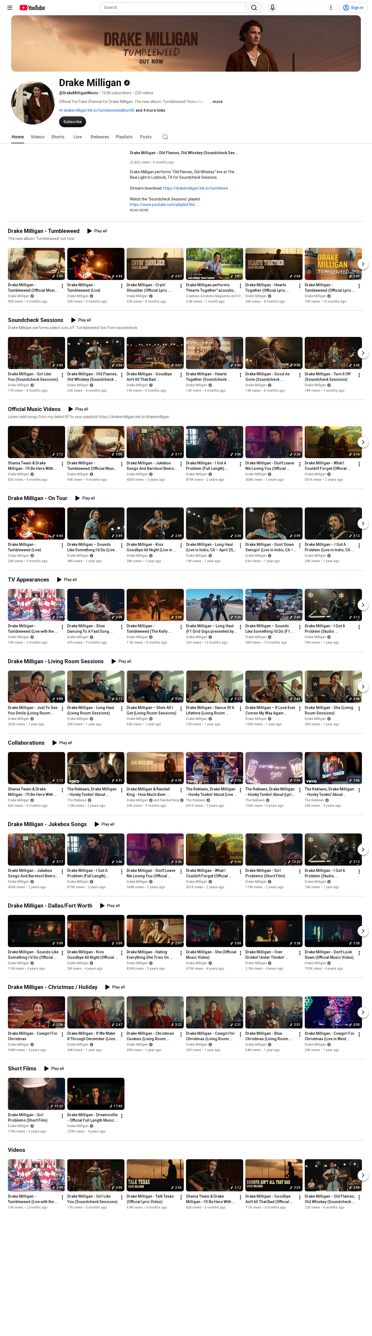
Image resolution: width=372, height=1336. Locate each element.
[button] (139, 210)
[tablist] (186, 137)
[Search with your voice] (272, 7)
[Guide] (10, 7)
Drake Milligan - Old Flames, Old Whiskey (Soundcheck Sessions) (184, 153)
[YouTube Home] (32, 7)
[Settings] (331, 7)
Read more (139, 210)
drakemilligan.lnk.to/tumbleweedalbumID (99, 110)
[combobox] (174, 7)
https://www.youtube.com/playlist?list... (163, 204)
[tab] (17, 137)
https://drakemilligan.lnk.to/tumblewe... (196, 188)
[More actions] (62, 286)
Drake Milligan (18, 296)
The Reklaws (77, 800)
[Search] (254, 7)
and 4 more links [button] (150, 110)
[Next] (363, 263)
